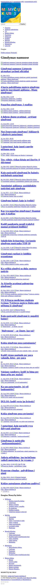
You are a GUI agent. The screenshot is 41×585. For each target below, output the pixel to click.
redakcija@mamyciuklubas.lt (17, 576)
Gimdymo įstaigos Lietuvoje (18, 512)
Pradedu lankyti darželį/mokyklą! (19, 537)
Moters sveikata (14, 504)
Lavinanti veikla (14, 526)
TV (6, 31)
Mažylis (7, 40)
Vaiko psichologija (14, 524)
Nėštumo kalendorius (11, 29)
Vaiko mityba (13, 540)
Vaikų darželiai (13, 538)
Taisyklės (20, 578)
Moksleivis (8, 44)
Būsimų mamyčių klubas (16, 501)
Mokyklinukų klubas (15, 547)
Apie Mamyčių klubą (29, 578)
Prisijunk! (14, 53)
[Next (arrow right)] (3, 583)
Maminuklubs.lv (6, 579)
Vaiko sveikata (13, 522)
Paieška (22, 24)
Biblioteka (12, 542)
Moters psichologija (15, 565)
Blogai (11, 560)
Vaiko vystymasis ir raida (16, 521)
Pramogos (12, 551)
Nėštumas (8, 37)
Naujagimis (12, 517)
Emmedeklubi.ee (16, 579)
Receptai (11, 563)
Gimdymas (12, 503)
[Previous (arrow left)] (1, 583)
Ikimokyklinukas (10, 42)
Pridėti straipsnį (5, 53)
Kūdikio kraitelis (14, 510)
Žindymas (12, 528)
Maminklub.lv (26, 579)
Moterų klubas (9, 33)
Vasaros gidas (13, 562)
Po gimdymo (13, 508)
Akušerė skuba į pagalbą (16, 506)
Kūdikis (7, 38)
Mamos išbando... (14, 569)
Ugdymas (12, 533)
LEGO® (7, 46)
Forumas (7, 28)
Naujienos (8, 35)
